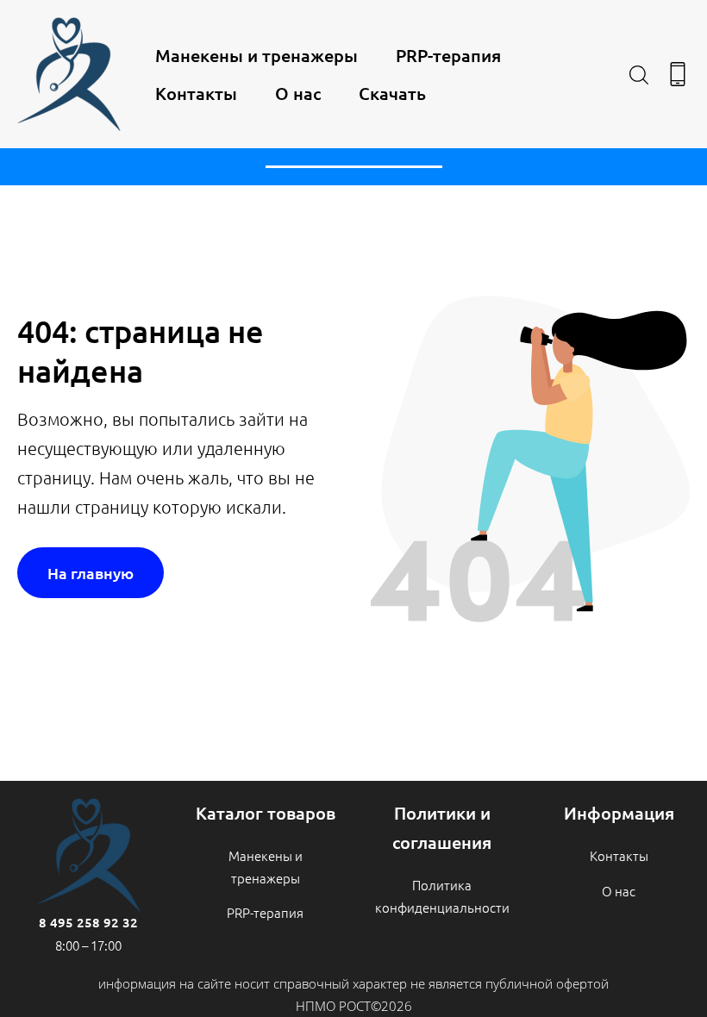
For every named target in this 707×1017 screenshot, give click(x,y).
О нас (298, 93)
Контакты (196, 93)
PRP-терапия (448, 55)
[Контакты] (678, 74)
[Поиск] (638, 74)
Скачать (392, 93)
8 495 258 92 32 (88, 922)
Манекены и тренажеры (256, 55)
